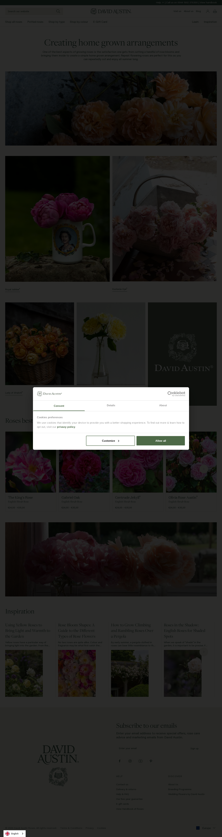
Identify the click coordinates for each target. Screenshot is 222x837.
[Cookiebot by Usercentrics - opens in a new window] (170, 393)
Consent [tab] (59, 405)
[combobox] (14, 833)
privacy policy (66, 426)
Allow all (160, 440)
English (15, 833)
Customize (108, 440)
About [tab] (163, 405)
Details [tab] (111, 405)
